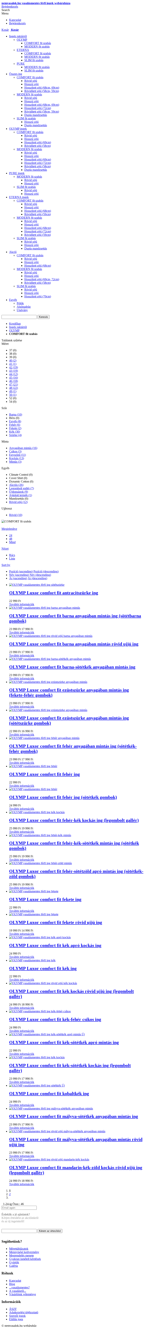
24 (10, 535)
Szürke (15, 435)
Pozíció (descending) (46, 571)
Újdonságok (18, 491)
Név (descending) (40, 574)
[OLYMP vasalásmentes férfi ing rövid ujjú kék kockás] (43, 983)
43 (13, 370)
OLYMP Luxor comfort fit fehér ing (44, 774)
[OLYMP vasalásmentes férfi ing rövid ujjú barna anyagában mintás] (50, 635)
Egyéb (15, 421)
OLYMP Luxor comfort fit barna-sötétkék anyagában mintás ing (72, 666)
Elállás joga (16, 1319)
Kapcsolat (15, 19)
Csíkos (15, 451)
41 (12, 364)
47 (13, 384)
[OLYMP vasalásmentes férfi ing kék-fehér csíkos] (40, 1011)
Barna (15, 414)
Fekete (15, 428)
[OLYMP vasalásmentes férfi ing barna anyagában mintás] (44, 607)
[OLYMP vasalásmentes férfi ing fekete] (33, 891)
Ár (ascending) (18, 578)
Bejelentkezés (10, 6)
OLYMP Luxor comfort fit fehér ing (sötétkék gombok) (63, 797)
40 (12, 360)
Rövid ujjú (18, 502)
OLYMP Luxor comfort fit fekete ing (45, 899)
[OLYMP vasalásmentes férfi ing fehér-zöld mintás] (40, 863)
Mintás (15, 461)
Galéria (13, 1265)
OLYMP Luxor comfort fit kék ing (43, 968)
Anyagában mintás (23, 448)
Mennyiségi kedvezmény (24, 1252)
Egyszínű (17, 454)
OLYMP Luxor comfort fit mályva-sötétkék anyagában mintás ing (73, 1116)
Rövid (15, 515)
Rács (12, 555)
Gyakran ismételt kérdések (25, 1259)
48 (13, 387)
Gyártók (14, 1262)
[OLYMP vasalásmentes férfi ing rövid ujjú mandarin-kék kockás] (49, 1159)
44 (13, 374)
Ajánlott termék (20, 495)
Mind (12, 542)
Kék (14, 431)
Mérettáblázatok (18, 1248)
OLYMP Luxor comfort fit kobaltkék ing (49, 1093)
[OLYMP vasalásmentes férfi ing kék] (32, 960)
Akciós (16, 484)
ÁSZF (13, 1309)
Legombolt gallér (21, 488)
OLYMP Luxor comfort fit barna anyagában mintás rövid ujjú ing (73, 643)
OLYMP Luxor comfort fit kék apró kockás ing (55, 945)
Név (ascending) (19, 574)
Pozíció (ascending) (21, 571)
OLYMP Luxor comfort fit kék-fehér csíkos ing (55, 1019)
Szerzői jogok (17, 1315)
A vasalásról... (17, 1290)
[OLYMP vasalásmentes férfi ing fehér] (33, 766)
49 (12, 391)
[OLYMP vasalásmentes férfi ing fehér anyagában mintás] (44, 738)
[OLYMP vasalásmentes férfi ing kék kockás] (37, 812)
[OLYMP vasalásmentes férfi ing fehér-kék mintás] (40, 835)
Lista (12, 558)
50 (12, 394)
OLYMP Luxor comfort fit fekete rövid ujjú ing (55, 922)
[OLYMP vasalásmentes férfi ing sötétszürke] (36, 584)
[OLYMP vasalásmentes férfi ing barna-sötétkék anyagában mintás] (50, 659)
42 (13, 367)
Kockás (16, 458)
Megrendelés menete (21, 1255)
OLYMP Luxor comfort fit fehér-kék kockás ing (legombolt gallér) (74, 820)
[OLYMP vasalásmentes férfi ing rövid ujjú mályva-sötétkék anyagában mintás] (57, 1131)
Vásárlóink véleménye (22, 1294)
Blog (12, 1284)
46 (13, 381)
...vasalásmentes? (19, 1287)
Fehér (14, 424)
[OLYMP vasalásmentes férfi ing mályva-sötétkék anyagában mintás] (51, 1108)
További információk (21, 604)
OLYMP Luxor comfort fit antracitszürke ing (53, 592)
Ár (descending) (37, 578)
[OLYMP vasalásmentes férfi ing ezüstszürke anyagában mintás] (48, 682)
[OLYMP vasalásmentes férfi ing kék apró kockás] (40, 937)
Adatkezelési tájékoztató (23, 1312)
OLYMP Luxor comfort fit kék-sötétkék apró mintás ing (64, 1042)
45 (13, 377)
